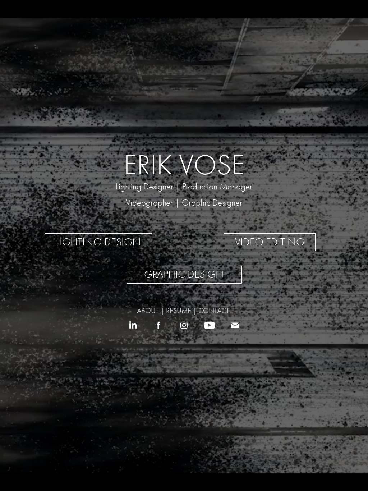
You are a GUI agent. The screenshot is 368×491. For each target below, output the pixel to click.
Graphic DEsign (184, 274)
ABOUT (149, 310)
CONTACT (214, 310)
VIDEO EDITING (269, 242)
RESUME (179, 310)
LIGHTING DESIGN (98, 242)
